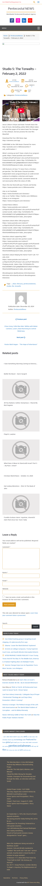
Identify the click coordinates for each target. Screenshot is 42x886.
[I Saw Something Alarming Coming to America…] (21, 360)
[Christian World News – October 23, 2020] (21, 472)
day (12, 739)
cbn (36, 736)
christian (4, 739)
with (21, 750)
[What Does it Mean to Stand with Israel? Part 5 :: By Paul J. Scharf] (21, 450)
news (30, 742)
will (18, 750)
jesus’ (18, 742)
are (28, 736)
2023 (11, 736)
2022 (14, 284)
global (8, 742)
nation (23, 742)
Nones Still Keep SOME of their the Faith (16, 715)
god (12, 742)
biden (33, 736)
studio (9, 286)
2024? (15, 736)
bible (30, 736)
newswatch (35, 742)
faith (24, 739)
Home (5, 36)
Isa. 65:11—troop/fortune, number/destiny (22, 865)
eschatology (18, 740)
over (3, 746)
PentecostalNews (16, 36)
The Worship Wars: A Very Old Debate (20, 762)
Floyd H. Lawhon (9, 434)
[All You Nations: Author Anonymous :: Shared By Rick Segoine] (21, 389)
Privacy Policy (24, 878)
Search (4, 623)
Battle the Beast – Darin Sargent (15, 374)
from (3, 742)
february (20, 284)
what (16, 750)
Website (5, 589)
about (18, 736)
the (13, 286)
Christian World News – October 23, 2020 (18, 476)
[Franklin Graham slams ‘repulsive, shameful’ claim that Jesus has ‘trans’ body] (21, 504)
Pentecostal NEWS (21, 8)
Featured (30, 739)
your (30, 750)
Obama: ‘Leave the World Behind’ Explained (20, 645)
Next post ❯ (21, 337)
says (35, 746)
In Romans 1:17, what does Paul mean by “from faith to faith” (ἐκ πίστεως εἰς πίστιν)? (21, 860)
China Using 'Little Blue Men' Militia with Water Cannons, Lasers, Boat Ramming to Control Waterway (21, 328)
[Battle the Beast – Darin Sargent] (21, 370)
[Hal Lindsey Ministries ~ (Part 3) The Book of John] (21, 482)
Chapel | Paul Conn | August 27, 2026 (20, 801)
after (22, 736)
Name (5, 572)
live (21, 742)
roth (32, 746)
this (7, 750)
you (27, 750)
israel (15, 742)
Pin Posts (15, 878)
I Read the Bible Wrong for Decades (19, 774)
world (24, 750)
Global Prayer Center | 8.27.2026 (18, 789)
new (27, 742)
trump (10, 750)
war (13, 750)
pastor (6, 746)
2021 (4, 736)
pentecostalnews (30, 284)
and (25, 736)
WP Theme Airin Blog (33, 882)
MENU (4, 28)
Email (4, 581)
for (35, 739)
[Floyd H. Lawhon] (21, 421)
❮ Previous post (21, 319)
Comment (6, 547)
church (9, 739)
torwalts (18, 286)
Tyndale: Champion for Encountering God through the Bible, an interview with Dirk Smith (21, 778)
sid (37, 746)
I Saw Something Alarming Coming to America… (20, 364)
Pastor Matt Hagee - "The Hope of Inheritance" (21, 344)
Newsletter (6, 878)
